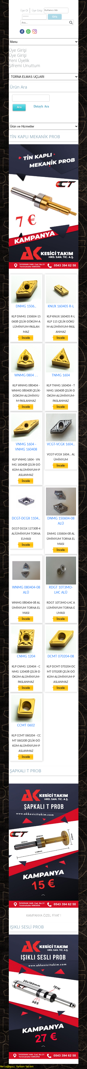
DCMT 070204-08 (61, 656)
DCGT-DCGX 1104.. (26, 518)
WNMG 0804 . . (26, 375)
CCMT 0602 (26, 725)
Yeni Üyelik (19, 60)
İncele (26, 338)
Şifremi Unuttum (24, 65)
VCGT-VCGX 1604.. (61, 444)
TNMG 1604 (61, 375)
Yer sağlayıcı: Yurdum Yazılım (16, 1066)
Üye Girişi (17, 55)
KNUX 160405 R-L (61, 306)
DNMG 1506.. (26, 306)
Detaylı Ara (41, 106)
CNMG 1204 (26, 656)
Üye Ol (24, 10)
